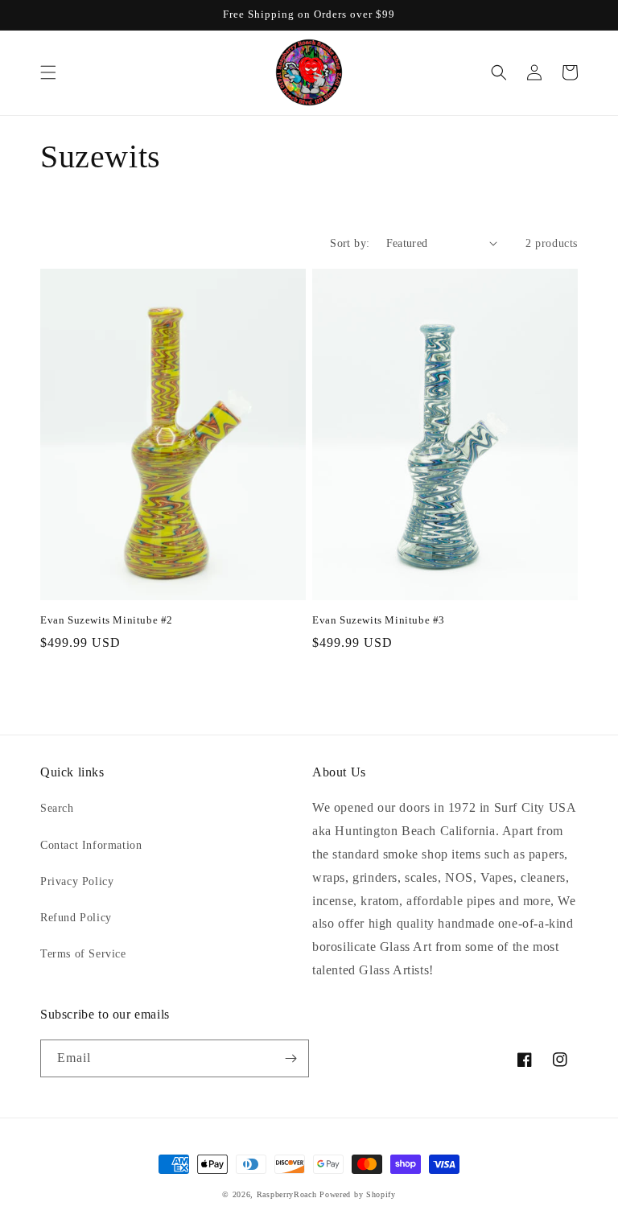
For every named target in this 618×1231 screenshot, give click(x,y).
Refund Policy (76, 918)
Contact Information (91, 845)
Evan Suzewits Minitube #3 (378, 620)
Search (57, 808)
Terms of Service (83, 954)
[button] (48, 72)
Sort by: (349, 243)
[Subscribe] (290, 1058)
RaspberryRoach (287, 1194)
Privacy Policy (76, 881)
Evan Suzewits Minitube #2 (106, 620)
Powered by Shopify (357, 1194)
